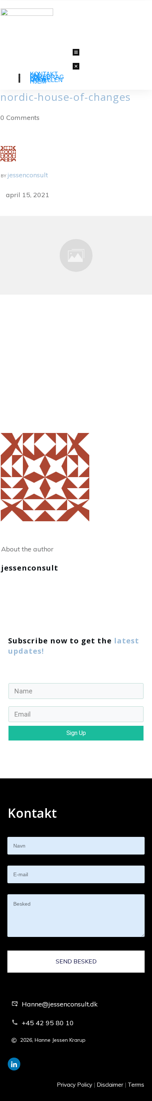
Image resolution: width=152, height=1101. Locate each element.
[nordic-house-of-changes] (76, 255)
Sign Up (76, 732)
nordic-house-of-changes (65, 97)
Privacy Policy (74, 1084)
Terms (136, 1084)
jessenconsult (27, 175)
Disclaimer (110, 1084)
